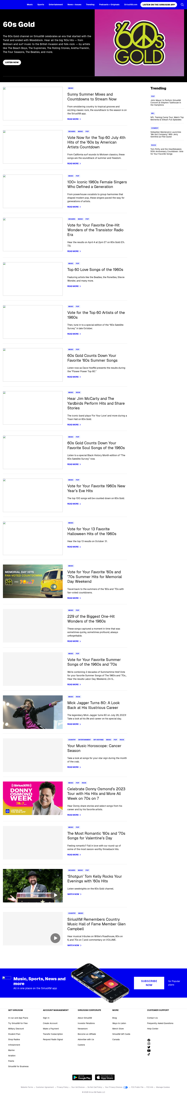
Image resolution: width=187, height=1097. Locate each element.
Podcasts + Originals (109, 4)
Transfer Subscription (53, 1034)
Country (72, 740)
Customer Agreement (45, 1087)
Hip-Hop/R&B (98, 740)
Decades (71, 131)
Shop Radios (14, 1039)
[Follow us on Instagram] (150, 1043)
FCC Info (150, 1087)
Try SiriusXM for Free (18, 1023)
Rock (78, 392)
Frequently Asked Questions (160, 1023)
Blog (114, 1018)
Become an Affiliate (87, 1034)
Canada (116, 1039)
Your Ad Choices (78, 1087)
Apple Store (105, 1077)
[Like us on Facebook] (150, 1040)
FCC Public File (137, 1087)
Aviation (11, 1055)
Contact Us (152, 1018)
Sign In (46, 1018)
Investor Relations (86, 1023)
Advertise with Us (86, 1039)
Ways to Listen (119, 1023)
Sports (40, 4)
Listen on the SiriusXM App (159, 4)
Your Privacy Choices (114, 1087)
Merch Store (118, 1028)
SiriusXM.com (130, 4)
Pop (87, 131)
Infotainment (14, 1045)
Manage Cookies (163, 1087)
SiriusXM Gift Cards (121, 1034)
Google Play (82, 1077)
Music (30, 4)
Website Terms (27, 1087)
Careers (81, 1045)
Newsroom (83, 1028)
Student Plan (14, 1034)
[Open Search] (182, 4)
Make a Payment (51, 1028)
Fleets (11, 1061)
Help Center (152, 1028)
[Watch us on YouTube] (150, 1050)
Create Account (50, 1023)
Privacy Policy (63, 1087)
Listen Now (12, 62)
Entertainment (56, 4)
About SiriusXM (85, 1018)
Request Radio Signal (53, 1039)
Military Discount (16, 1028)
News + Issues (74, 4)
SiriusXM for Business (18, 1066)
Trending (90, 4)
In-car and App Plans (18, 1018)
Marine (11, 1050)
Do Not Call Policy (95, 1087)
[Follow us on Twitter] (150, 1047)
